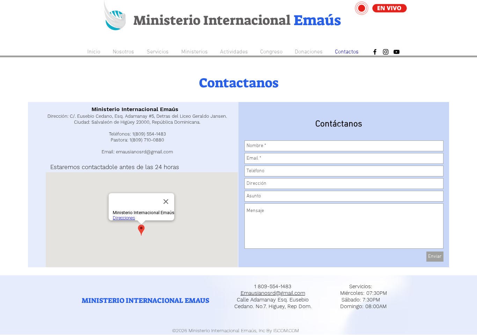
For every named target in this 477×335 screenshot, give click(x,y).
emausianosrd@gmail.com (144, 151)
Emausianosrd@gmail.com (273, 293)
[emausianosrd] (396, 52)
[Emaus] (375, 52)
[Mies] (385, 52)
